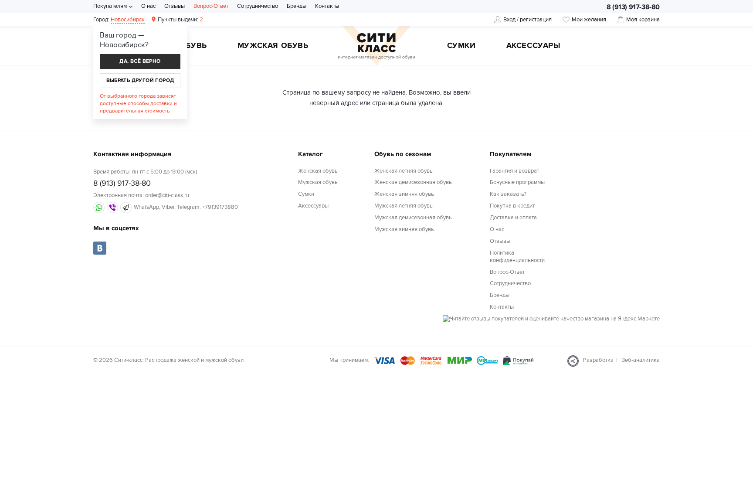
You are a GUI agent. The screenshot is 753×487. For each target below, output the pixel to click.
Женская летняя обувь (403, 170)
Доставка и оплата (513, 217)
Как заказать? (508, 194)
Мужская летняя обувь (403, 205)
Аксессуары (533, 46)
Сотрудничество (257, 6)
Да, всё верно (139, 61)
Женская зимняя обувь (404, 194)
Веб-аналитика (640, 360)
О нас (148, 6)
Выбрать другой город (140, 80)
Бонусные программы (517, 182)
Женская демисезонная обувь (413, 182)
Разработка (598, 360)
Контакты (327, 6)
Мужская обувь (273, 46)
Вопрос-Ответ (210, 6)
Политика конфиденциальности (517, 256)
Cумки (461, 46)
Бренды (296, 6)
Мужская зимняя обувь (404, 229)
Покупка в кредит (512, 205)
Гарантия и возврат (514, 170)
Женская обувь (318, 170)
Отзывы (174, 6)
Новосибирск (128, 19)
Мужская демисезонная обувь (413, 217)
